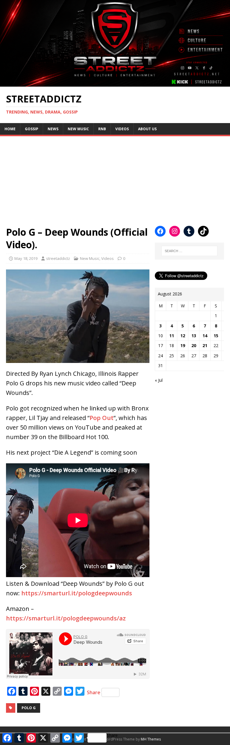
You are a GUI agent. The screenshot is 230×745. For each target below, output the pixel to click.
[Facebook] (160, 231)
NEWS (53, 128)
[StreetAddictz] (115, 83)
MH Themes (151, 739)
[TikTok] (203, 231)
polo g (29, 707)
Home (10, 128)
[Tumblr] (189, 231)
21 (204, 345)
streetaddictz (58, 258)
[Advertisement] (115, 178)
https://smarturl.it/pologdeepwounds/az (66, 618)
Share (93, 692)
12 (182, 335)
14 (204, 335)
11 (171, 335)
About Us (147, 128)
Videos (122, 128)
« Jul (159, 380)
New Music (78, 128)
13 (193, 335)
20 (193, 345)
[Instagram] (174, 231)
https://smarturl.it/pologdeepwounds (76, 593)
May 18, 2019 (25, 258)
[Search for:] (189, 251)
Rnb (102, 128)
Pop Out (102, 418)
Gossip (31, 128)
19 (182, 345)
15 (216, 335)
